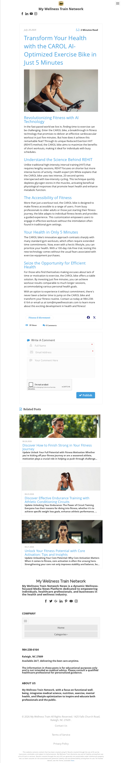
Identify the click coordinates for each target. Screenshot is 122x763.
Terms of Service (61, 734)
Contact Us (61, 725)
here (72, 760)
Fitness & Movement (39, 317)
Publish (87, 395)
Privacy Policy (61, 743)
